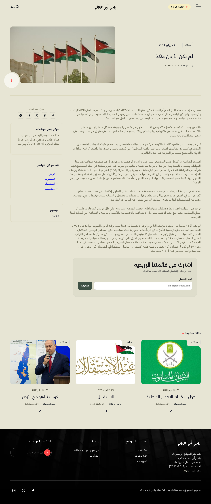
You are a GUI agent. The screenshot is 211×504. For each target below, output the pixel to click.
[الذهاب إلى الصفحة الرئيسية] (105, 7)
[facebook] (33, 490)
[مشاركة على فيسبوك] (45, 115)
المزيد (186, 470)
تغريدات (142, 461)
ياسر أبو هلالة (187, 65)
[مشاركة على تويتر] (37, 115)
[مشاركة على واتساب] (21, 115)
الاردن (55, 216)
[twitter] (23, 490)
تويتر (52, 174)
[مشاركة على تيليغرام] (29, 115)
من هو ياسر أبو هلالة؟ (86, 450)
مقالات (187, 45)
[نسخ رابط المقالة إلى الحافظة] (53, 115)
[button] (198, 6)
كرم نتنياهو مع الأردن (40, 397)
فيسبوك (50, 178)
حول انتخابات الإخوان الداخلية (171, 397)
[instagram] (13, 490)
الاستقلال (105, 397)
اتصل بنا (94, 455)
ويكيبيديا (49, 188)
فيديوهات (141, 455)
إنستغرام (49, 183)
